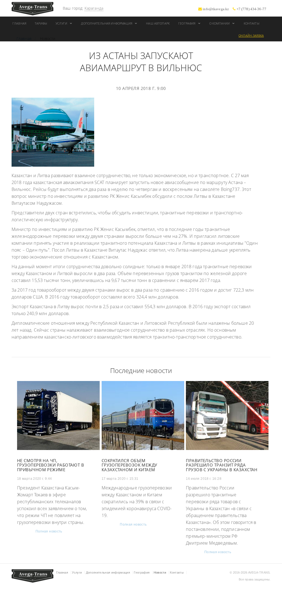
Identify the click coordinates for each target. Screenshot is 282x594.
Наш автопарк (158, 23)
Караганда (94, 8)
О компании (220, 23)
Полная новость (49, 531)
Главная (19, 23)
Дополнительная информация (107, 23)
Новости (160, 572)
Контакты (251, 23)
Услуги (62, 23)
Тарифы (41, 23)
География (187, 23)
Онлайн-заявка (251, 35)
